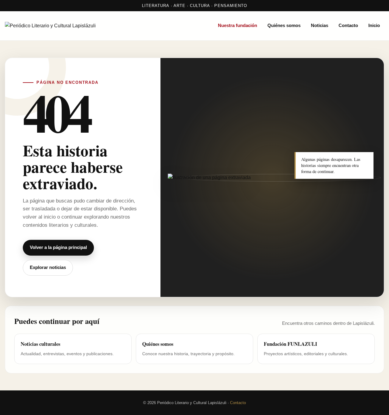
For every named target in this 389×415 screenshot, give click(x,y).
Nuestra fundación (237, 25)
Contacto (348, 25)
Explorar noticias (48, 267)
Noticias (319, 25)
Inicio (374, 25)
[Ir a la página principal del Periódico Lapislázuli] (69, 26)
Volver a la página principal (58, 247)
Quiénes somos (284, 25)
